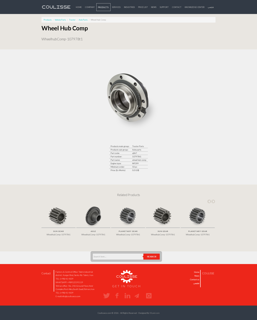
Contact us (194, 279)
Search (151, 256)
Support (164, 7)
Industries (129, 7)
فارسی (211, 7)
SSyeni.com (155, 313)
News (153, 7)
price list (143, 7)
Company (90, 7)
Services (116, 7)
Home (79, 7)
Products (103, 7)
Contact (176, 7)
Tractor (72, 20)
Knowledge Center (194, 7)
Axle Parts (83, 20)
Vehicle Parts (60, 20)
